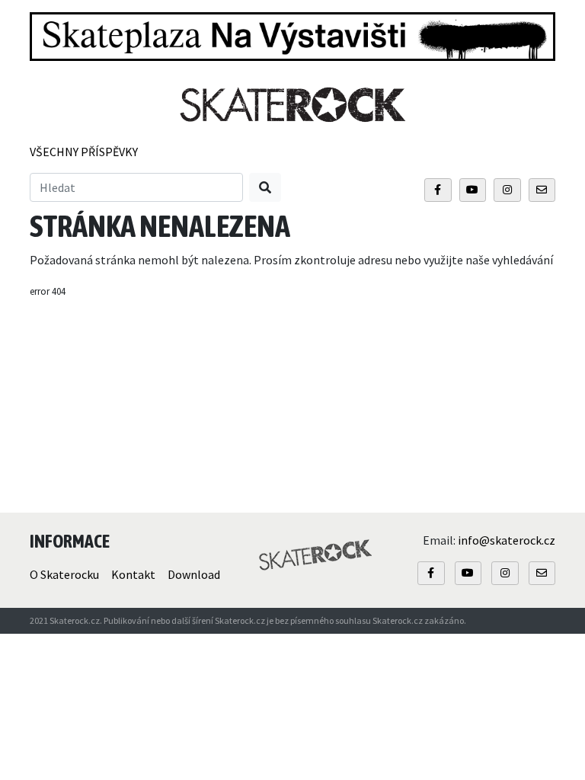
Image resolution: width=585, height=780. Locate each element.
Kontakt (133, 574)
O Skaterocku (64, 574)
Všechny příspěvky (84, 151)
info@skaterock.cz (506, 540)
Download (194, 574)
